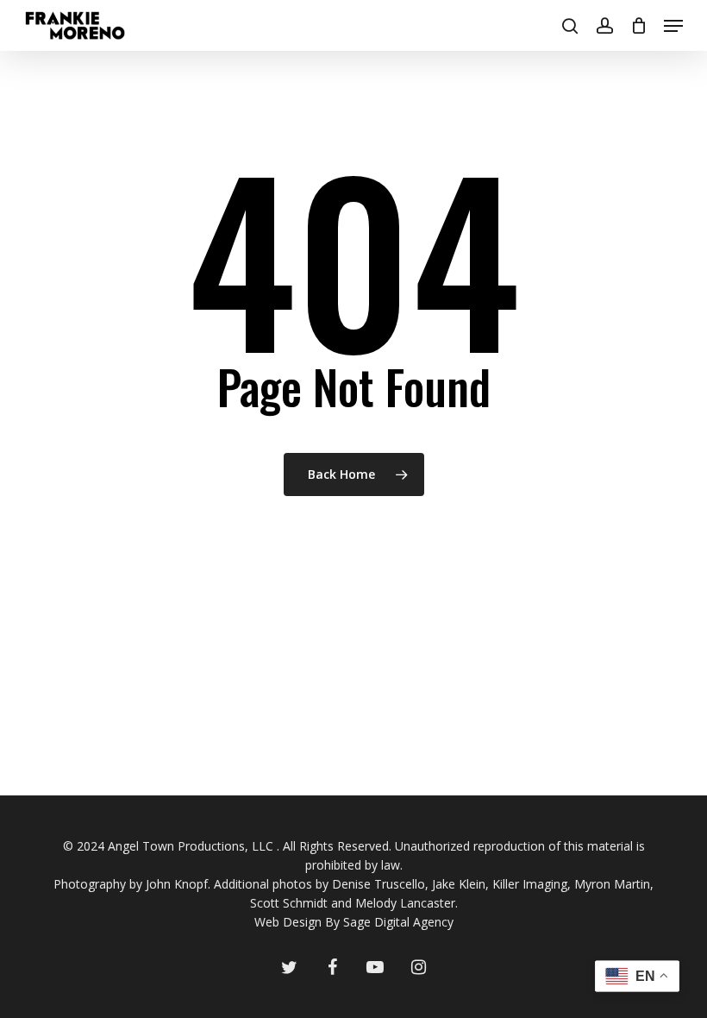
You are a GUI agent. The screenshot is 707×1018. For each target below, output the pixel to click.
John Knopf (177, 884)
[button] (673, 26)
